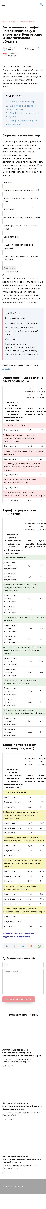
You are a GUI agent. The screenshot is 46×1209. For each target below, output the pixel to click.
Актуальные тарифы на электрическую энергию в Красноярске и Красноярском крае (21, 1053)
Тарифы (14, 22)
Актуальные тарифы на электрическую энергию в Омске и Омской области (21, 1159)
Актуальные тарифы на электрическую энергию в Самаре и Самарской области (22, 1106)
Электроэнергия (27, 22)
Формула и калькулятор (22, 102)
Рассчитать (9, 268)
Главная (6, 22)
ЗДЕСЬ (6, 369)
